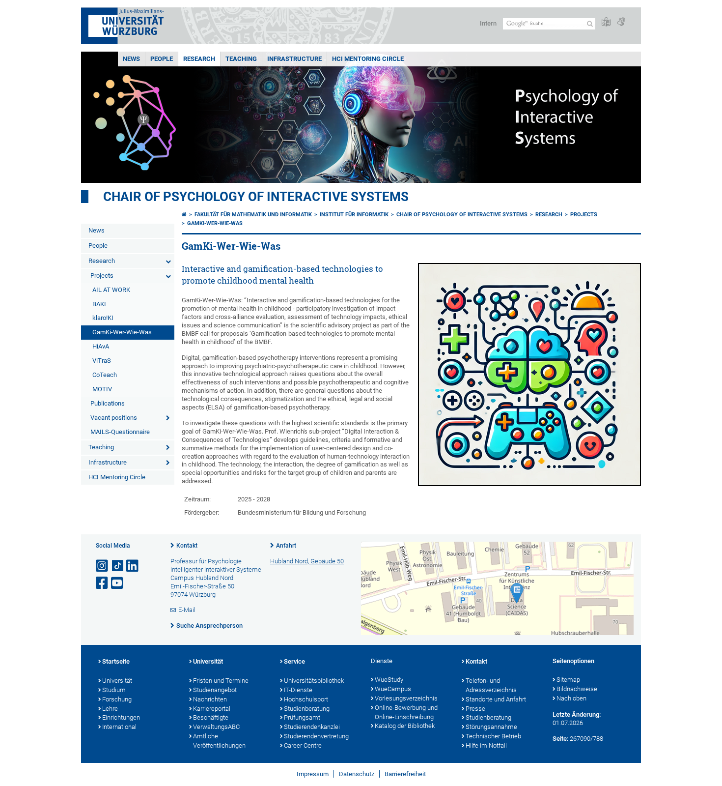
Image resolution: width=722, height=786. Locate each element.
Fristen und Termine (221, 680)
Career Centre (303, 745)
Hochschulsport (306, 699)
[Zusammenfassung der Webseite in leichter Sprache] (606, 22)
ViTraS (101, 360)
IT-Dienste (298, 690)
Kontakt (186, 545)
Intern (488, 23)
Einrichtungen (121, 717)
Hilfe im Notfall (486, 745)
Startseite (116, 661)
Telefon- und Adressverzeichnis (491, 685)
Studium (114, 690)
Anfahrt (286, 545)
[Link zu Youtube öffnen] (118, 583)
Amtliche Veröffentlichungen (219, 740)
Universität (117, 680)
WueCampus (393, 689)
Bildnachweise (576, 689)
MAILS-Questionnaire (120, 432)
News (131, 58)
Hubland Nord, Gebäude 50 (307, 561)
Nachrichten (210, 699)
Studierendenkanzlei (312, 726)
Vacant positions (113, 417)
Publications (107, 403)
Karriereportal (211, 708)
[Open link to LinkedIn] (133, 566)
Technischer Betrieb (493, 736)
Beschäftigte (210, 717)
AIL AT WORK (111, 289)
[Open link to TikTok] (118, 566)
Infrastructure (294, 58)
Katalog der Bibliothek (405, 725)
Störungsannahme (491, 726)
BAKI (99, 304)
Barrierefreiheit (405, 774)
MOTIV (102, 389)
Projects (101, 275)
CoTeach (104, 374)
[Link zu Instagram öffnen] (103, 566)
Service (294, 661)
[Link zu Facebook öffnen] (103, 583)
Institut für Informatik (354, 214)
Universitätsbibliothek (314, 680)
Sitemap (568, 679)
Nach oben (571, 698)
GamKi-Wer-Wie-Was (122, 332)
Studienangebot (215, 690)
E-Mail (186, 609)
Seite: (560, 738)
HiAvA (100, 346)
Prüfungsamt (302, 717)
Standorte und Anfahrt (496, 699)
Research (199, 58)
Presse (475, 708)
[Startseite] (184, 214)
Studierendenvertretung (316, 736)
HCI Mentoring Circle (368, 58)
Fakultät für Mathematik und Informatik (253, 214)
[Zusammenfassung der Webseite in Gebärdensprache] (621, 22)
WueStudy (389, 679)
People (161, 58)
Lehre (110, 708)
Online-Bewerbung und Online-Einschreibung (406, 712)
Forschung (117, 699)
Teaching (241, 58)
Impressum (313, 774)
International (119, 726)
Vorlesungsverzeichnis (406, 698)
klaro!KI (102, 317)
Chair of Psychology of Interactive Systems (256, 196)
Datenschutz (356, 774)
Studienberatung (307, 708)
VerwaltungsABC (216, 726)
